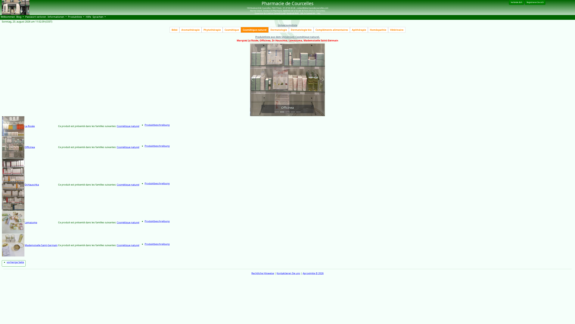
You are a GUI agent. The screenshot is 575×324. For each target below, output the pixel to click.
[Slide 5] (298, 112)
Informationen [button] (56, 16)
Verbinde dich (516, 2)
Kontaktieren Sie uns (288, 273)
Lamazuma (31, 222)
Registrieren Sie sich (535, 2)
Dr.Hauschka (32, 184)
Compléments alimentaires (332, 30)
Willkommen (8, 16)
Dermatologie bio (301, 30)
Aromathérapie (190, 30)
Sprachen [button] (98, 16)
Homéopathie (378, 30)
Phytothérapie (212, 30)
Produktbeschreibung (157, 125)
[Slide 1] (276, 112)
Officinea (30, 147)
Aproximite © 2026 (313, 273)
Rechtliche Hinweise (262, 273)
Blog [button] (19, 16)
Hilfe (89, 16)
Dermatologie (278, 30)
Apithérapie (359, 30)
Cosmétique (232, 30)
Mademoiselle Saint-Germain (41, 245)
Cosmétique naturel (255, 30)
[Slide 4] (293, 112)
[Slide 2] (282, 112)
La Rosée (30, 126)
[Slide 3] (287, 112)
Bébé (174, 30)
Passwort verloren (35, 16)
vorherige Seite (15, 262)
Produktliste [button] (75, 16)
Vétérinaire (396, 30)
